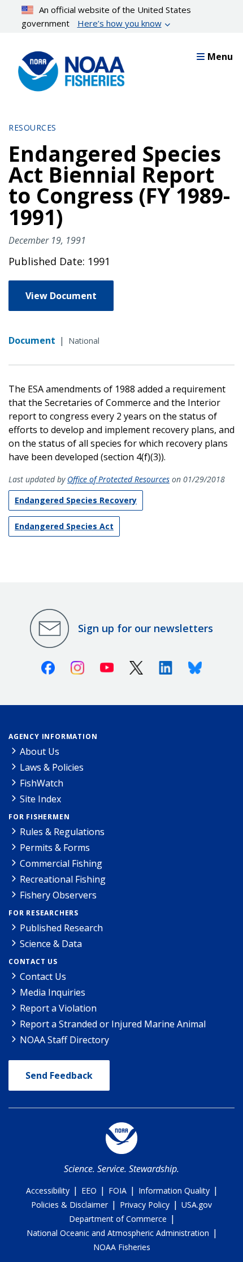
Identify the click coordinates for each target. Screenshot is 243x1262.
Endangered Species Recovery (76, 500)
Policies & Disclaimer (69, 1204)
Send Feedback (59, 1075)
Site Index (40, 799)
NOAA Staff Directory (64, 1040)
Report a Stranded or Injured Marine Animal (113, 1024)
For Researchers (43, 913)
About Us (39, 751)
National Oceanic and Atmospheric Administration (118, 1233)
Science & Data (51, 943)
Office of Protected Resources (118, 479)
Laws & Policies (52, 767)
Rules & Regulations (62, 832)
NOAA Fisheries (121, 1247)
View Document (61, 295)
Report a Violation (58, 1008)
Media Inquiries (52, 992)
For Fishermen (39, 817)
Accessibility (48, 1190)
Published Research (61, 928)
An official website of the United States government (106, 16)
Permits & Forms (55, 847)
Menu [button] (220, 56)
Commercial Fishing (61, 863)
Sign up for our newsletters (145, 628)
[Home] (67, 68)
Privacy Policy (145, 1204)
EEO (89, 1190)
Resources (32, 127)
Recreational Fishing (63, 879)
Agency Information (52, 736)
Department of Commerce (118, 1218)
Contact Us (33, 961)
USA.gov (196, 1204)
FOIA (118, 1190)
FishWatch (41, 783)
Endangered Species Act (64, 526)
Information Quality (174, 1190)
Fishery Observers (58, 895)
